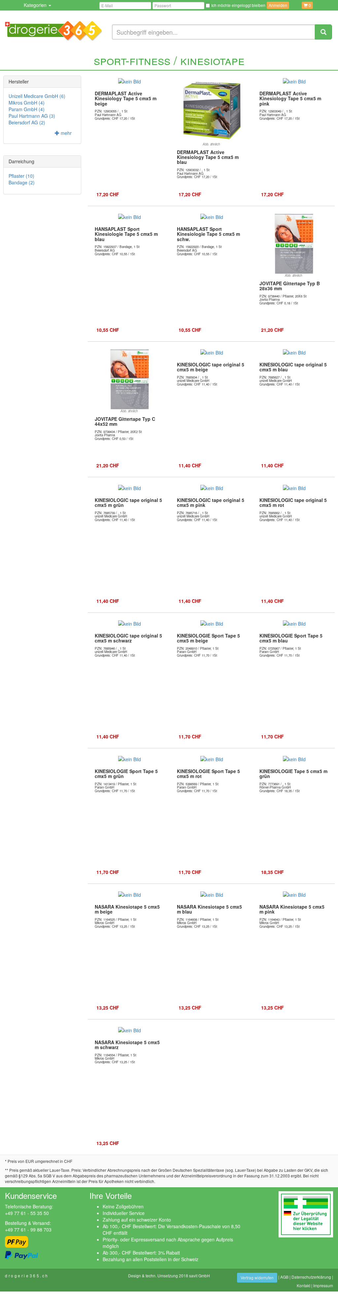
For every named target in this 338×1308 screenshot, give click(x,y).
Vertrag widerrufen (257, 1277)
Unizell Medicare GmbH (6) (37, 96)
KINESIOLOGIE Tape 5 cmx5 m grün (293, 773)
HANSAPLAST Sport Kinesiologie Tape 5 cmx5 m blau (126, 234)
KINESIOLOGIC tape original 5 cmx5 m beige (210, 367)
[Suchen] (323, 32)
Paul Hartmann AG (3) (32, 115)
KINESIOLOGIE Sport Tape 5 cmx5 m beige (208, 638)
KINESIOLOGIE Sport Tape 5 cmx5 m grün (126, 773)
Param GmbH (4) (27, 109)
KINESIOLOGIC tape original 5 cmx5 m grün (128, 502)
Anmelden (278, 5)
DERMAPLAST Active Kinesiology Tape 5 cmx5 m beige (125, 98)
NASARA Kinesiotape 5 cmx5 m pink (291, 909)
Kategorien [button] (36, 5)
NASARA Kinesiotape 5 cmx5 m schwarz (127, 1044)
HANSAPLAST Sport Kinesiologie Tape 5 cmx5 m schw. (208, 234)
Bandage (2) (22, 182)
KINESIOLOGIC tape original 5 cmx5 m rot (293, 502)
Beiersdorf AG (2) (27, 122)
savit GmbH (199, 1275)
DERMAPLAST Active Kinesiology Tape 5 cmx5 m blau (208, 157)
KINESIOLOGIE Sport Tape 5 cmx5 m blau (290, 638)
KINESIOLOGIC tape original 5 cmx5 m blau (293, 367)
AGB (284, 1277)
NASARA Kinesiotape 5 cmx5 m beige (127, 909)
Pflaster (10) (21, 175)
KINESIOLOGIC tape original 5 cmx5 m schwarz (128, 638)
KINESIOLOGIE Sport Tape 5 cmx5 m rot (208, 773)
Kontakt (303, 1285)
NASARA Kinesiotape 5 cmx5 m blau (209, 909)
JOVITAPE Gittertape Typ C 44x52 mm (125, 421)
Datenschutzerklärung (311, 1277)
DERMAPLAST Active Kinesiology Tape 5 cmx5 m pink (290, 98)
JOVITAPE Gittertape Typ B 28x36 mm (289, 286)
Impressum (323, 1285)
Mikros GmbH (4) (27, 102)
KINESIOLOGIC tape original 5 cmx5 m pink (210, 502)
